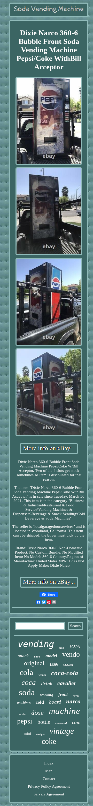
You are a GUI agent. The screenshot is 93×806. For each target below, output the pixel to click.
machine (64, 711)
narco (73, 701)
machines (23, 703)
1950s (54, 665)
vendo (71, 654)
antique (40, 734)
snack (23, 655)
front (63, 694)
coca (28, 682)
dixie (37, 712)
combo (22, 714)
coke (49, 741)
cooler (68, 664)
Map (48, 771)
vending (36, 644)
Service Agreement (49, 794)
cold (40, 702)
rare (37, 656)
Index (48, 763)
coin (76, 722)
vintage (62, 731)
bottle (43, 722)
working (46, 695)
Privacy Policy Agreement (49, 786)
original (34, 663)
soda (27, 692)
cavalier (66, 683)
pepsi (24, 721)
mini (27, 733)
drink (46, 683)
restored (61, 723)
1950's (74, 647)
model (51, 655)
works (42, 675)
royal (76, 695)
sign (61, 647)
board (55, 702)
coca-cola (64, 673)
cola (26, 672)
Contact (49, 779)
